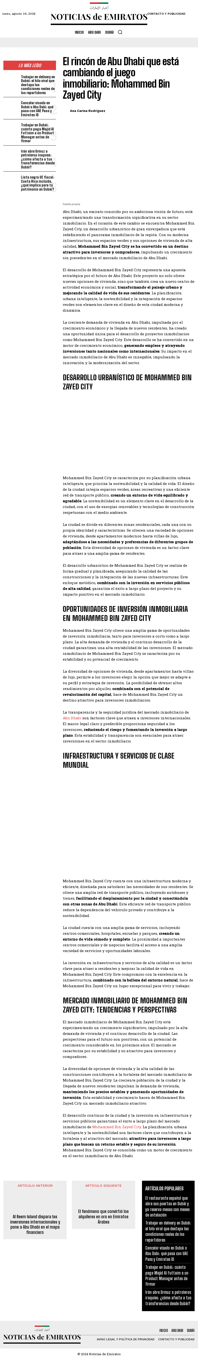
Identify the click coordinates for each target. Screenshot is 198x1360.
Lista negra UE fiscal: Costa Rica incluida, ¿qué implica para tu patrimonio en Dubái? (37, 183)
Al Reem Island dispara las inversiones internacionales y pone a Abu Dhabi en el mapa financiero (35, 1224)
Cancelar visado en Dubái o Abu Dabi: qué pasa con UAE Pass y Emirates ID (37, 109)
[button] (120, 32)
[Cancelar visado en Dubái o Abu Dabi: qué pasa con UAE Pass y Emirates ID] (11, 107)
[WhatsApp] (178, 110)
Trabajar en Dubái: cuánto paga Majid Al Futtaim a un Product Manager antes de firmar (37, 133)
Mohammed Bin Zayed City (116, 1126)
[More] (189, 110)
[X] (167, 110)
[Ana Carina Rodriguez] (66, 110)
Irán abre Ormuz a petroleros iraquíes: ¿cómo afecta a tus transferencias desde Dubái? (38, 159)
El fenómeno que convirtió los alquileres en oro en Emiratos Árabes (103, 1216)
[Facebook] (156, 110)
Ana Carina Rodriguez (87, 111)
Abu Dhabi (72, 717)
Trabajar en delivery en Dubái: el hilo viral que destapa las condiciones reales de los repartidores (38, 85)
